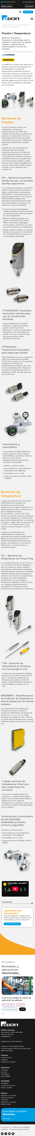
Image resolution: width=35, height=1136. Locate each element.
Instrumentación (23, 25)
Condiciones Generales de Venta (19, 1129)
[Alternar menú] (32, 18)
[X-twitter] (5, 1133)
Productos (11, 25)
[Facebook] (9, 1133)
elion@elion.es (6, 1036)
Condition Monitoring (10, 1009)
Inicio (4, 25)
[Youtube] (13, 1133)
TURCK (22, 1009)
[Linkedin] (2, 1133)
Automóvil (20, 1005)
